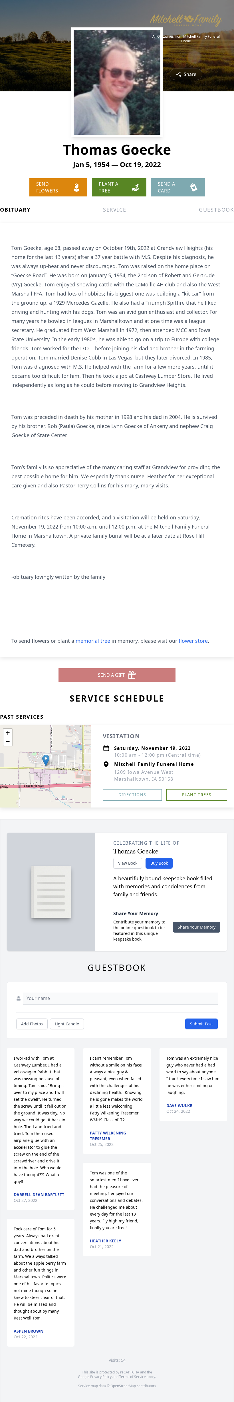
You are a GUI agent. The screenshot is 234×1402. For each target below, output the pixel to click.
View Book (127, 863)
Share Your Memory (196, 927)
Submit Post (201, 1024)
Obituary (15, 209)
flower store (193, 640)
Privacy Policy (101, 1376)
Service (114, 209)
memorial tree (93, 640)
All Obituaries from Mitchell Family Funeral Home (186, 38)
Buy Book (159, 863)
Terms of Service (132, 1376)
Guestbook (216, 209)
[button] (45, 760)
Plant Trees (196, 794)
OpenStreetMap (123, 1385)
